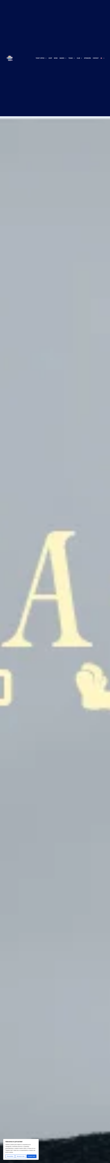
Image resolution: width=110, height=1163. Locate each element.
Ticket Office (40, 58)
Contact (96, 58)
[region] (21, 1149)
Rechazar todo (21, 1156)
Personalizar (10, 1156)
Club (78, 58)
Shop (50, 58)
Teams (70, 58)
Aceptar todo (31, 1156)
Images (62, 58)
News (56, 58)
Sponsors (87, 58)
